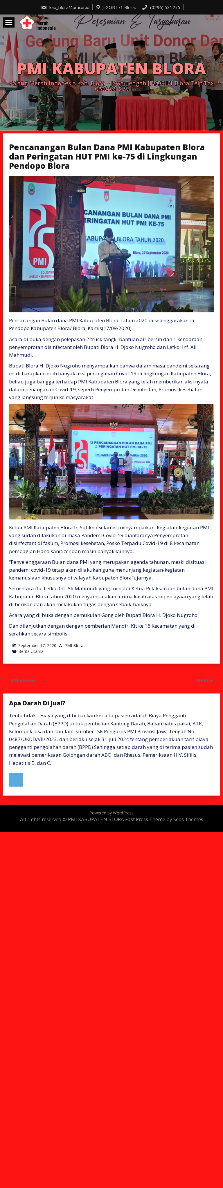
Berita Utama (31, 651)
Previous (25, 680)
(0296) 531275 (164, 7)
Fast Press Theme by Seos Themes (164, 819)
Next (203, 680)
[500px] (16, 780)
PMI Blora (73, 645)
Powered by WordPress (111, 813)
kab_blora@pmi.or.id (68, 7)
